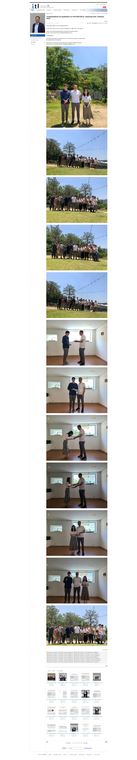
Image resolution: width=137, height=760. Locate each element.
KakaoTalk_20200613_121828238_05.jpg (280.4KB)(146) (60, 661)
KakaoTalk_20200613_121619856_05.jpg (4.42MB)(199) (60, 657)
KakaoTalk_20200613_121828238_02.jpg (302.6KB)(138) (87, 658)
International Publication (36, 37)
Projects (33, 44)
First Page (68, 743)
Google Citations (35, 40)
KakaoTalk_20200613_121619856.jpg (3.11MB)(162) (86, 652)
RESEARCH (66, 10)
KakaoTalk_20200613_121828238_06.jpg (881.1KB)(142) (60, 652)
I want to (104, 649)
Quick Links (34, 35)
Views (49, 670)
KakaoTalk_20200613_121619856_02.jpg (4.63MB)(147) (87, 654)
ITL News (33, 42)
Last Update (60, 670)
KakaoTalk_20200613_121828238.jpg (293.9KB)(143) (86, 657)
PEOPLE (49, 10)
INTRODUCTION (40, 10)
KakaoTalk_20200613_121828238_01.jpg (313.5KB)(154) (60, 658)
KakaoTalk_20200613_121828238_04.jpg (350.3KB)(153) (87, 660)
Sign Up (93, 13)
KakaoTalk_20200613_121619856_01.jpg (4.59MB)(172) (60, 654)
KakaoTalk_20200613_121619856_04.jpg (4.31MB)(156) (87, 655)
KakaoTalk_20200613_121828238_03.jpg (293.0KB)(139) (60, 660)
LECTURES (82, 10)
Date (53, 670)
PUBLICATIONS (57, 10)
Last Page (85, 743)
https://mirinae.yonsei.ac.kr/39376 (53, 23)
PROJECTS (74, 10)
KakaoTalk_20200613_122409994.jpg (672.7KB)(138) (87, 661)
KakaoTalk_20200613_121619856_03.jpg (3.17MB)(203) (60, 655)
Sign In (98, 13)
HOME (32, 10)
